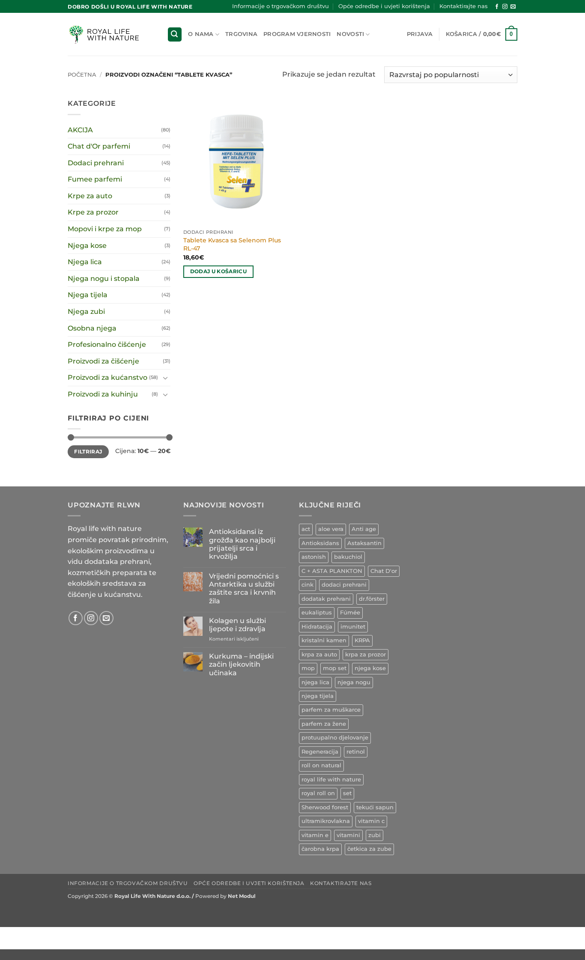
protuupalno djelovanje (334, 737)
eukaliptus (316, 612)
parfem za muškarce (331, 710)
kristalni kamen (323, 640)
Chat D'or (383, 571)
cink (307, 584)
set (347, 793)
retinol (355, 751)
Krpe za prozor (93, 212)
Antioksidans (320, 543)
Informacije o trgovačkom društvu (280, 6)
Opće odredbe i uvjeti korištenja (384, 6)
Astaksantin (364, 543)
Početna (82, 75)
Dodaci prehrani (96, 163)
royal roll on (318, 793)
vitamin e (314, 835)
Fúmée (350, 612)
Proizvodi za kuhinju (103, 394)
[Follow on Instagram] (504, 7)
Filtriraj (88, 451)
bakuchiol (348, 557)
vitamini (348, 835)
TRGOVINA (241, 34)
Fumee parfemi (95, 179)
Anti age (364, 529)
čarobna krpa (320, 849)
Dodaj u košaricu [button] (218, 271)
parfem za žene (323, 724)
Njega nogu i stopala (104, 278)
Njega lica (85, 262)
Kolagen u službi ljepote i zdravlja (237, 625)
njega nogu (353, 682)
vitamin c (371, 821)
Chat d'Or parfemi (99, 146)
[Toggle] (165, 378)
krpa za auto (319, 654)
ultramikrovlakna (325, 821)
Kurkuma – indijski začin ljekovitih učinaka (241, 664)
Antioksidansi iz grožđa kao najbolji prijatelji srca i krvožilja (242, 544)
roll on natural (321, 765)
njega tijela (317, 696)
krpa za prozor (365, 654)
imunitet (352, 626)
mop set (334, 668)
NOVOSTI (350, 34)
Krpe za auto (90, 196)
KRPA (362, 640)
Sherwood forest (324, 807)
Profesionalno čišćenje (107, 344)
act (305, 529)
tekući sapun (375, 807)
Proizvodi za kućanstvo (107, 377)
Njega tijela (87, 295)
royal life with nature (331, 779)
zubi (374, 835)
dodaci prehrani (344, 584)
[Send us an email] (513, 7)
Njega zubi (86, 311)
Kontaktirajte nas (463, 6)
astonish (313, 557)
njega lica (315, 682)
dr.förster (372, 599)
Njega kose (87, 245)
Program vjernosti (297, 34)
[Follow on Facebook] (496, 7)
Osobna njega (92, 328)
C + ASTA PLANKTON (331, 571)
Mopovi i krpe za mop (105, 229)
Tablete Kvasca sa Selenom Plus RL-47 (232, 244)
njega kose (370, 668)
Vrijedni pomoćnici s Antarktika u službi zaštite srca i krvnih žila (244, 588)
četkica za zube (369, 849)
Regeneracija (319, 751)
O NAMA (201, 34)
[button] (175, 34)
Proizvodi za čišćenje (103, 361)
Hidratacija (316, 626)
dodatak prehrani (326, 599)
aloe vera (330, 529)
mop (308, 668)
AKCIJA (80, 130)
